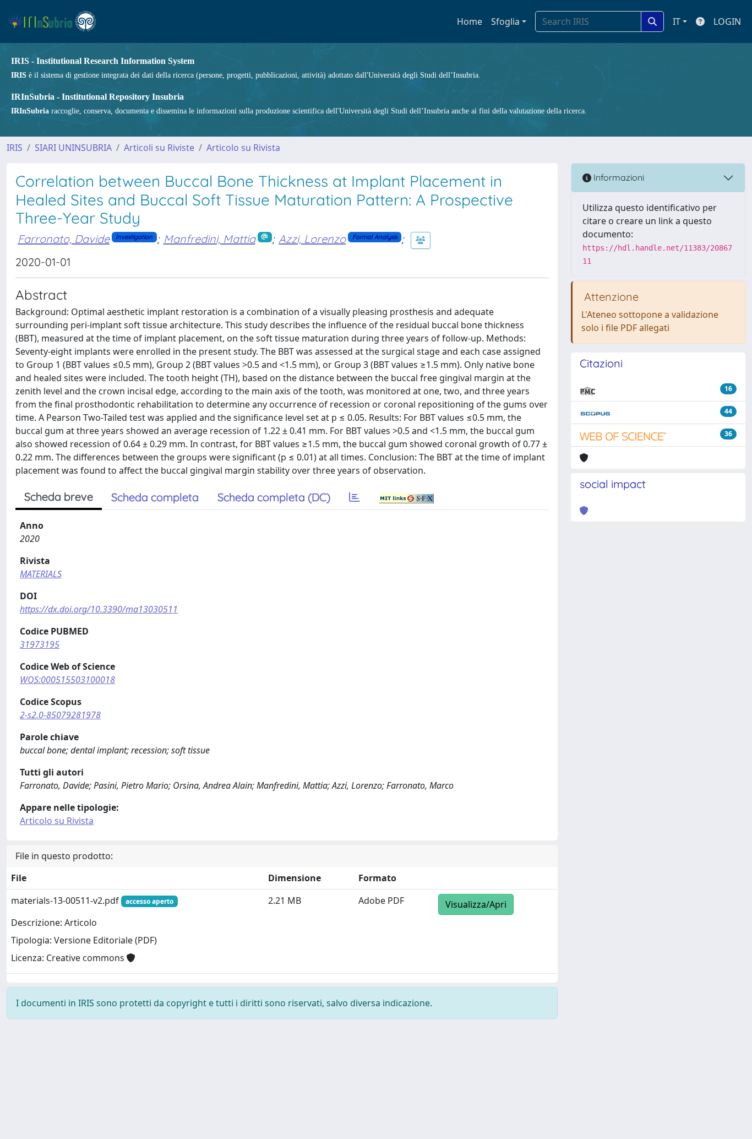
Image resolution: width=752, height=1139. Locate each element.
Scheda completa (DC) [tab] (273, 497)
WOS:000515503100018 (67, 680)
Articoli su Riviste (159, 148)
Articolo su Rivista (243, 148)
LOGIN (727, 21)
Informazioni (617, 177)
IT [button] (676, 21)
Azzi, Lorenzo (312, 239)
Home (469, 21)
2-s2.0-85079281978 (60, 715)
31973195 (39, 644)
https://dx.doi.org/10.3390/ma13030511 (99, 609)
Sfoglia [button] (505, 21)
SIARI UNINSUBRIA (73, 148)
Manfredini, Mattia (209, 239)
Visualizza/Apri (475, 904)
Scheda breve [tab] (58, 496)
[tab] (354, 497)
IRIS (15, 148)
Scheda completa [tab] (155, 497)
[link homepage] (57, 21)
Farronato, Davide (64, 239)
